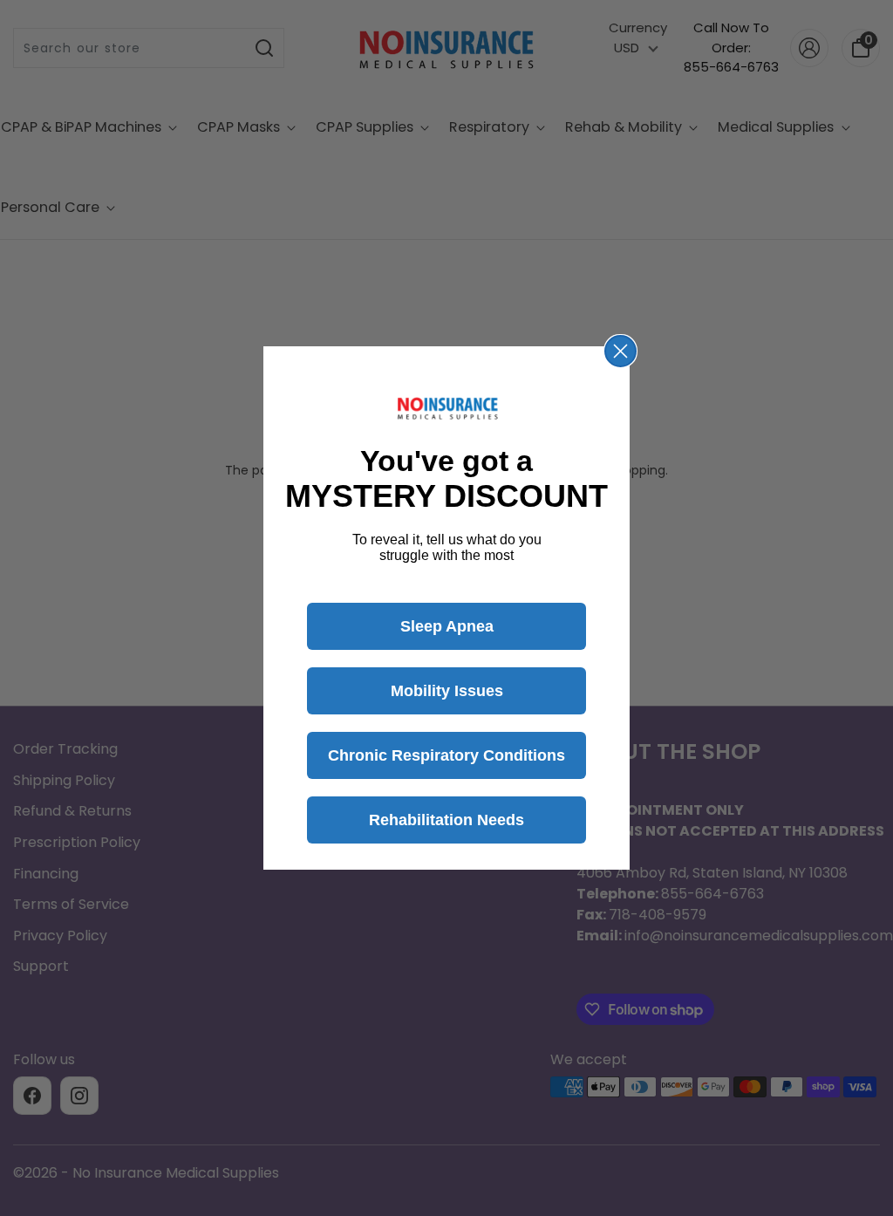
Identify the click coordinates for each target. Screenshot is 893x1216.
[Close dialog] (620, 351)
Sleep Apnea (447, 626)
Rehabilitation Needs (446, 820)
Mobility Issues (447, 691)
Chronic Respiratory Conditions (446, 755)
